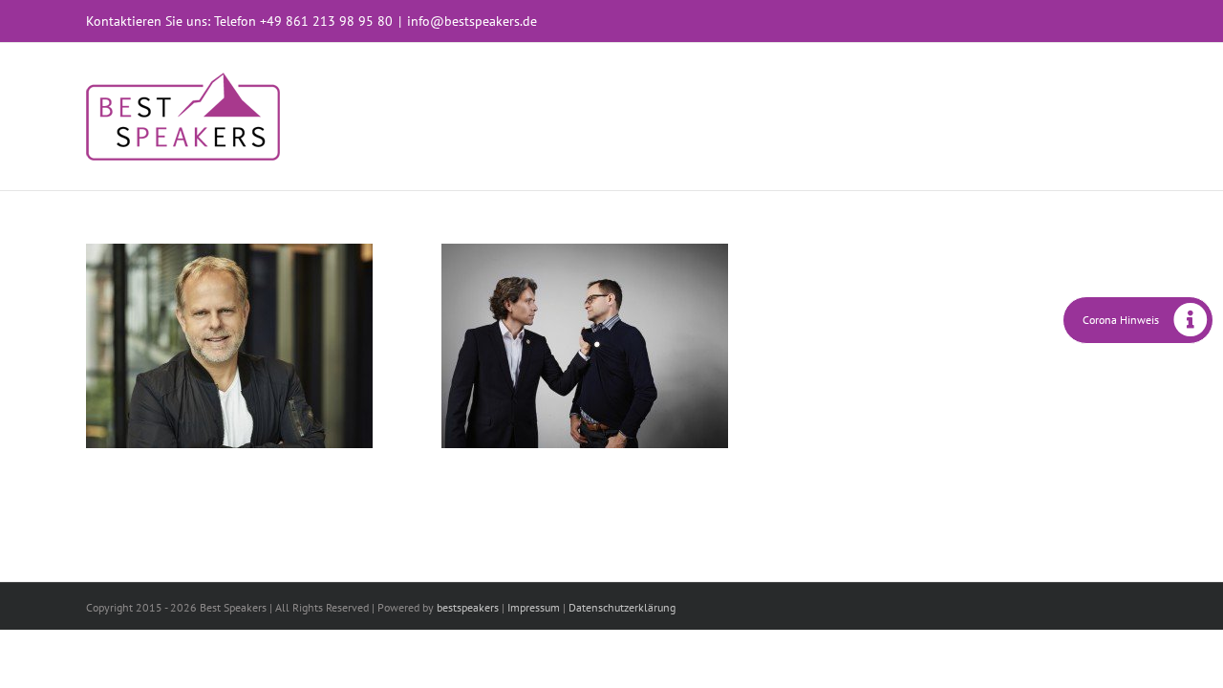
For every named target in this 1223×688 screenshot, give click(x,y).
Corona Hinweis (1121, 319)
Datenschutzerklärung (622, 607)
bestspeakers (468, 607)
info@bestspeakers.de (472, 21)
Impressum (533, 607)
